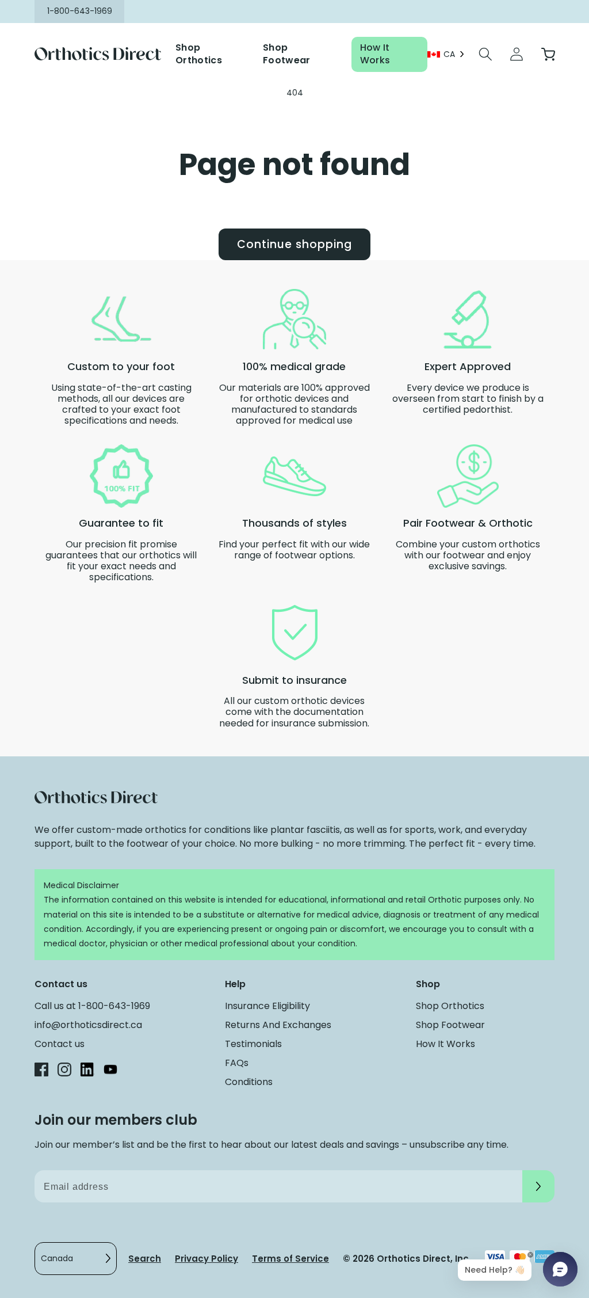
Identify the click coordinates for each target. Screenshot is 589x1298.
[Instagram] (64, 1071)
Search (144, 1259)
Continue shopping (294, 244)
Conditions (249, 1081)
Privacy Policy (206, 1259)
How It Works (375, 54)
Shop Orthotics (198, 54)
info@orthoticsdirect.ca (88, 1024)
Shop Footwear (287, 54)
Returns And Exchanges (278, 1024)
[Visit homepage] (105, 54)
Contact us (60, 1043)
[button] (485, 54)
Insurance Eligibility (267, 1005)
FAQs (236, 1062)
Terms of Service (290, 1259)
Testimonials (253, 1043)
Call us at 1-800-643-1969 (92, 1005)
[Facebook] (41, 1071)
